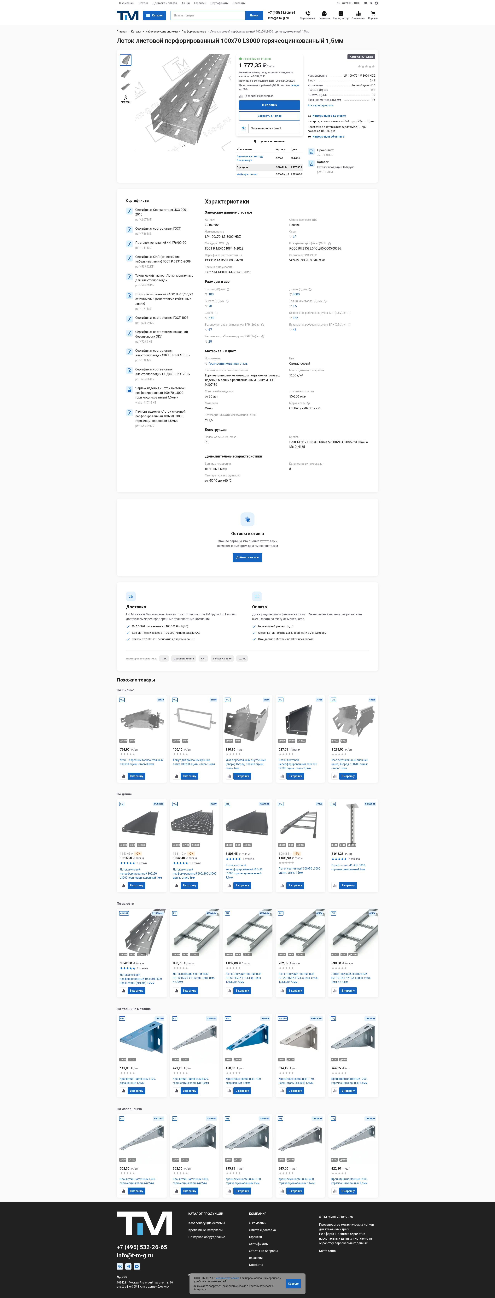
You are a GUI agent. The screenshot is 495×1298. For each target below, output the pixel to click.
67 (210, 330)
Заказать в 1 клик (270, 115)
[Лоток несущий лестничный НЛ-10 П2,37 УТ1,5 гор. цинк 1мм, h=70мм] (195, 953)
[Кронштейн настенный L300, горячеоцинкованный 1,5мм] (353, 1056)
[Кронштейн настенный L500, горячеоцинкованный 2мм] (142, 1156)
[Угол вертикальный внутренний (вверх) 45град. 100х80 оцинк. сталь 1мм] (247, 739)
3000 (296, 294)
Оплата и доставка (262, 1230)
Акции (186, 3)
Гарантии (200, 3)
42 (294, 330)
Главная (122, 31)
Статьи (143, 3)
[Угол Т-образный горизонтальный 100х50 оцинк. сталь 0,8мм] (142, 739)
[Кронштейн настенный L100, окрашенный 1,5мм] (142, 1056)
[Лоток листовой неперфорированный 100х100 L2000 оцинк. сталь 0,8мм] (300, 739)
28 (210, 341)
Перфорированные (194, 31)
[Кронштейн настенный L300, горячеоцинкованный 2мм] (195, 1156)
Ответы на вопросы (263, 1251)
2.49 (211, 318)
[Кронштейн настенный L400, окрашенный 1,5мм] (247, 1056)
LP (295, 237)
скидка (295, 85)
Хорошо (293, 1283)
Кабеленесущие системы (162, 31)
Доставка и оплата (165, 3)
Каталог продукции (205, 1214)
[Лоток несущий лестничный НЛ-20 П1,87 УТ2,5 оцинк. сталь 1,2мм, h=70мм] (300, 953)
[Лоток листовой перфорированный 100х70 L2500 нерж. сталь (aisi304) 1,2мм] (142, 953)
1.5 (295, 306)
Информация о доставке (329, 115)
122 (295, 318)
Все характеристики (320, 105)
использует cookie (227, 1278)
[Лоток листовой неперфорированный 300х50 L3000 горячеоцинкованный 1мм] (142, 845)
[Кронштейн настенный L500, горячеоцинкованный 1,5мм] (195, 1056)
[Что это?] (227, 243)
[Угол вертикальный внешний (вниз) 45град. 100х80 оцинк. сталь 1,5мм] (353, 739)
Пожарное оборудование (206, 1237)
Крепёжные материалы (205, 1230)
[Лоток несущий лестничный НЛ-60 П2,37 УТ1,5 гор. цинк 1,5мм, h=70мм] (247, 953)
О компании (126, 3)
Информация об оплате (328, 136)
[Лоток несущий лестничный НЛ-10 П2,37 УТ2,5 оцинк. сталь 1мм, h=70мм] (353, 953)
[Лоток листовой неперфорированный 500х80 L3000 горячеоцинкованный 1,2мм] (247, 845)
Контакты (239, 3)
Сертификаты (219, 3)
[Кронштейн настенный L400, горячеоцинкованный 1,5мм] (300, 1156)
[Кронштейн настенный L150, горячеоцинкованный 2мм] (247, 1156)
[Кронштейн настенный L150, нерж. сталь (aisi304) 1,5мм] (300, 1056)
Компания (257, 1214)
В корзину (269, 105)
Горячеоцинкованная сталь (228, 363)
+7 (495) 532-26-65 (281, 12)
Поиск (254, 15)
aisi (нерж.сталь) (247, 174)
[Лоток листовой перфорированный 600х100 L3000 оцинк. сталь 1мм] (195, 845)
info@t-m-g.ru (278, 18)
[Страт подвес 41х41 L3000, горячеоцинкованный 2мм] (353, 845)
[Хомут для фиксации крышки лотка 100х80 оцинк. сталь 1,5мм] (195, 739)
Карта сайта (327, 1251)
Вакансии (256, 1258)
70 (210, 306)
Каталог (157, 15)
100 (211, 294)
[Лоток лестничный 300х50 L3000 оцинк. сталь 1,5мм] (300, 845)
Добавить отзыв (247, 557)
